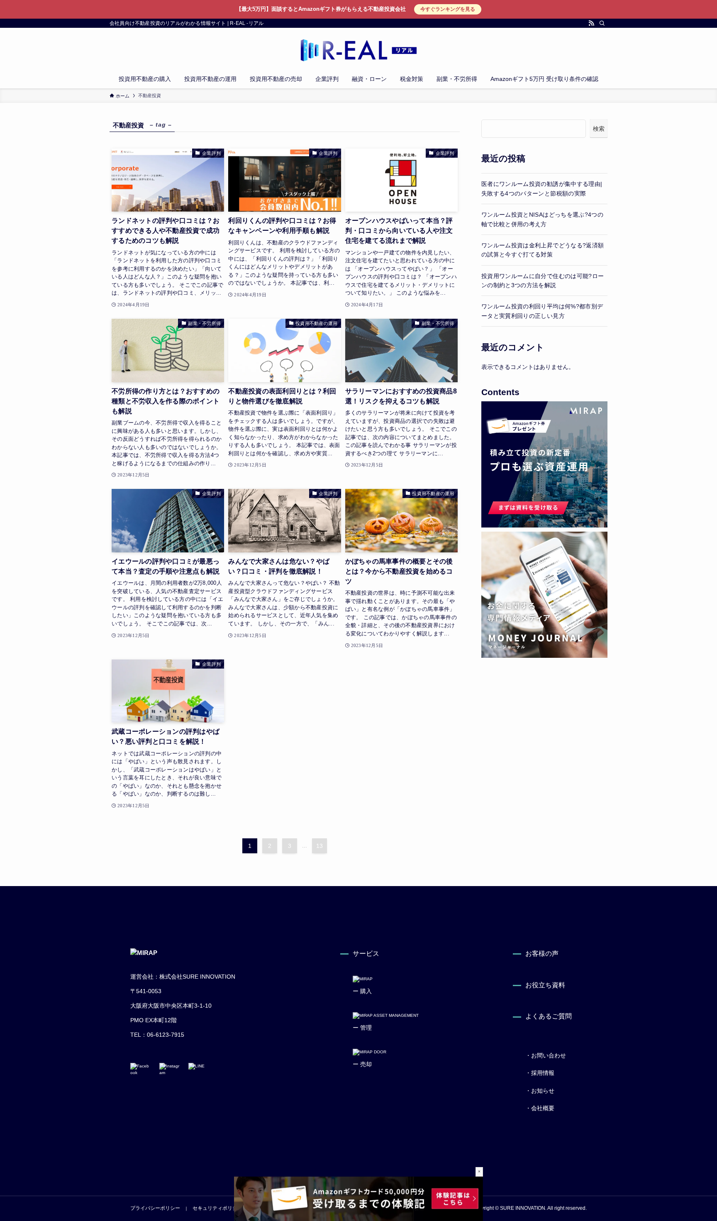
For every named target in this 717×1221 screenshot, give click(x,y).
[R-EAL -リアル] (358, 50)
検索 (599, 128)
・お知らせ (539, 1090)
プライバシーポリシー (155, 1208)
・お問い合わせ (545, 1055)
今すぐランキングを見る (447, 9)
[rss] (591, 23)
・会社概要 (539, 1108)
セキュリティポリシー (217, 1208)
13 (319, 845)
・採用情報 (539, 1073)
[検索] (602, 23)
